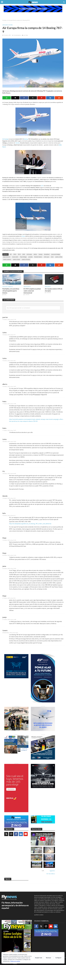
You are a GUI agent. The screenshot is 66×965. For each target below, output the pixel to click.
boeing (40, 254)
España (11, 25)
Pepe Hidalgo (23, 257)
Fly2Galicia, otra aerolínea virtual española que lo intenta (10, 291)
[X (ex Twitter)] (6, 834)
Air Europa (5, 139)
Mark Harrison (6, 257)
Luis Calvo (25, 35)
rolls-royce (46, 257)
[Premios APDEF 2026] (49, 864)
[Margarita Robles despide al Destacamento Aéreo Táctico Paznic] (36, 850)
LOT (42, 185)
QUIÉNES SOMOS (38, 915)
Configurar (58, 957)
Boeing (26, 139)
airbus (35, 254)
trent (52, 257)
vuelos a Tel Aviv (26, 259)
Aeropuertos (27, 286)
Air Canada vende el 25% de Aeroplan (53, 290)
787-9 (19, 254)
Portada (4, 20)
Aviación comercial (7, 286)
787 (11, 254)
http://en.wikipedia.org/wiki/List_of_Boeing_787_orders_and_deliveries (30, 524)
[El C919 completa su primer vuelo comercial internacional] (33, 279)
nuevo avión (15, 257)
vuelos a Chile (58, 257)
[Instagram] (11, 834)
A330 (23, 254)
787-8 (14, 254)
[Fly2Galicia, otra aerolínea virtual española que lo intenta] (11, 279)
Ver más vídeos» (50, 873)
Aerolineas (5, 25)
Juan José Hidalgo (55, 254)
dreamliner (47, 254)
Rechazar (48, 957)
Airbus (23, 236)
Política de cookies (15, 961)
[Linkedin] (21, 834)
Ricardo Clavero (38, 257)
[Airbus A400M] (49, 857)
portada (30, 257)
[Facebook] (16, 834)
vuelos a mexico (7, 259)
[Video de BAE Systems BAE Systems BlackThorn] (49, 850)
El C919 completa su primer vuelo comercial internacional (32, 291)
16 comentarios (17, 35)
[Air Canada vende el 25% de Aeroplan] (54, 279)
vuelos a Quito (16, 259)
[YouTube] (26, 834)
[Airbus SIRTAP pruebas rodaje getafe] (36, 864)
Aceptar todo (38, 957)
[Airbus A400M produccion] (36, 857)
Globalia (17, 143)
